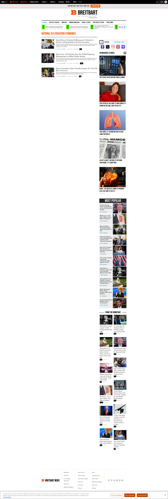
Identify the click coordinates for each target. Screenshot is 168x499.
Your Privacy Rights (116, 495)
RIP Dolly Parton (54, 22)
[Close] (165, 495)
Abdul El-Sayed (86, 22)
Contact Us (80, 485)
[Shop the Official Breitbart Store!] (119, 42)
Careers (80, 488)
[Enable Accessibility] (166, 2)
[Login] (161, 2)
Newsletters (24, 2)
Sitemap (94, 488)
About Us (66, 475)
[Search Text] (157, 2)
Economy (61, 2)
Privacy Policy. (7, 497)
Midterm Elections (98, 22)
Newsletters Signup (97, 482)
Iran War (64, 22)
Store (93, 472)
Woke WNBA (109, 22)
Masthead (66, 472)
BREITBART (87, 12)
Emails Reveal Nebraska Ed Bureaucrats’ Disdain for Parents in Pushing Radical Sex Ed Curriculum (75, 41)
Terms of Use (81, 472)
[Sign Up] (95, 6)
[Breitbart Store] (80, 2)
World (67, 2)
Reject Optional (129, 495)
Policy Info (66, 484)
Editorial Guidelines (68, 487)
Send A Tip (94, 485)
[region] (84, 495)
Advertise (80, 482)
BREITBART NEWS (52, 480)
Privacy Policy (81, 475)
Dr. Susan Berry (61, 49)
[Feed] (122, 480)
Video (74, 2)
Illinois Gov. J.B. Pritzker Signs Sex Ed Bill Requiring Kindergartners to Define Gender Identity (75, 55)
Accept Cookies (142, 495)
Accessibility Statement (67, 479)
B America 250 (34, 2)
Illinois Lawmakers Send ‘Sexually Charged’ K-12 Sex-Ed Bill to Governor (76, 69)
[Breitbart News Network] (101, 42)
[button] (4, 2)
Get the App (95, 478)
